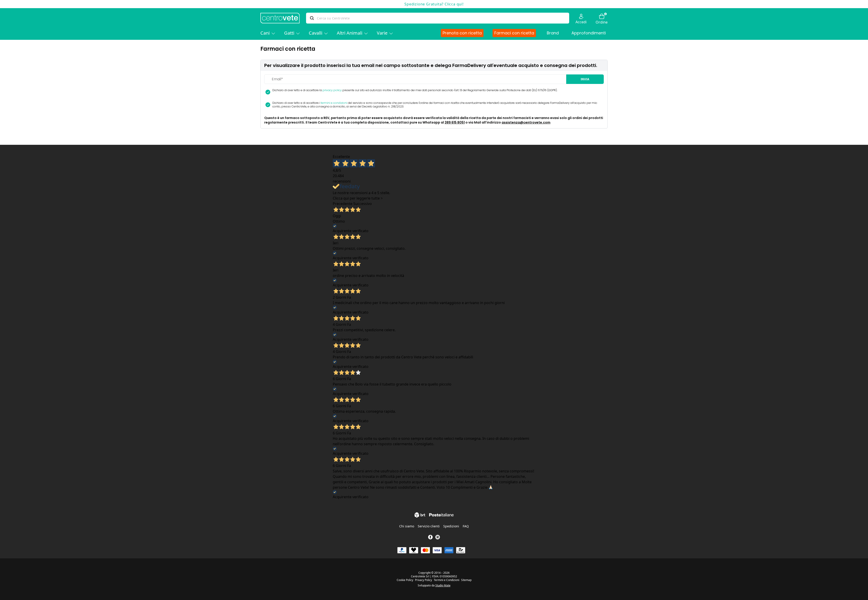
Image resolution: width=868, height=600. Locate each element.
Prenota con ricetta (462, 33)
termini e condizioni (334, 103)
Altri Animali (349, 33)
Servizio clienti (429, 526)
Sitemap (466, 580)
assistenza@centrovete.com (526, 122)
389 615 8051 (455, 122)
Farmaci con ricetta (514, 33)
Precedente (342, 203)
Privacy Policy (423, 580)
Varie (382, 33)
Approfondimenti (588, 33)
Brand (553, 33)
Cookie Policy (405, 580)
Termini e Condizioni (446, 580)
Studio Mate (443, 585)
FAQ (466, 526)
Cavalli (315, 33)
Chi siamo (406, 526)
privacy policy (332, 90)
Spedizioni (451, 526)
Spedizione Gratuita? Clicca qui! (434, 4)
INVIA (585, 79)
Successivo (362, 203)
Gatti (289, 33)
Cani (265, 33)
